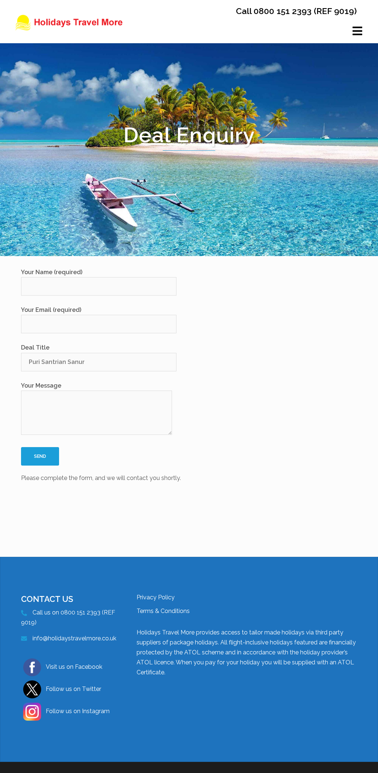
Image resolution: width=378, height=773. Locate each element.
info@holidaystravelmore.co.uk (74, 638)
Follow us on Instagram (78, 711)
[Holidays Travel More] (70, 30)
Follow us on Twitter (73, 688)
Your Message (41, 385)
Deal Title (35, 347)
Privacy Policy (156, 597)
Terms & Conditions (163, 610)
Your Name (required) (51, 272)
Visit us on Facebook (74, 666)
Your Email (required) (51, 309)
